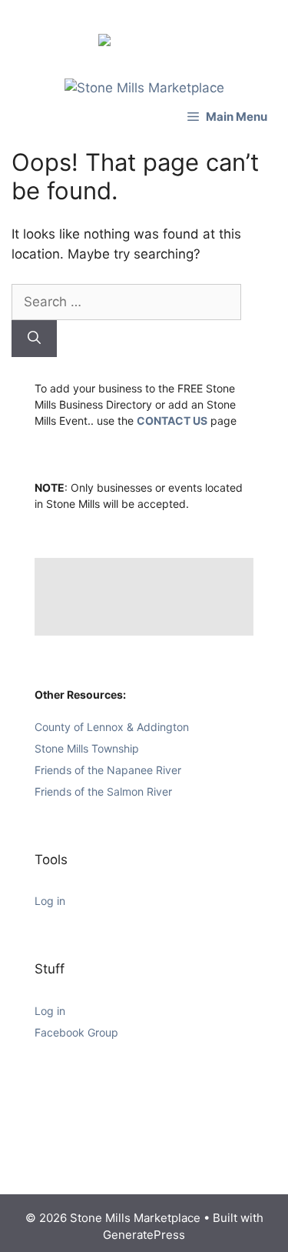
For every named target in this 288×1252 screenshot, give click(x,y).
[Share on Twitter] (132, 24)
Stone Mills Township (87, 748)
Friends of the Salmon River (103, 791)
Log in (50, 900)
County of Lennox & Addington (112, 726)
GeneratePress (144, 1234)
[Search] (34, 338)
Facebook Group (76, 1032)
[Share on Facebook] (107, 43)
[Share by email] (181, 24)
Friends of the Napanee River (108, 769)
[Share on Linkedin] (156, 24)
